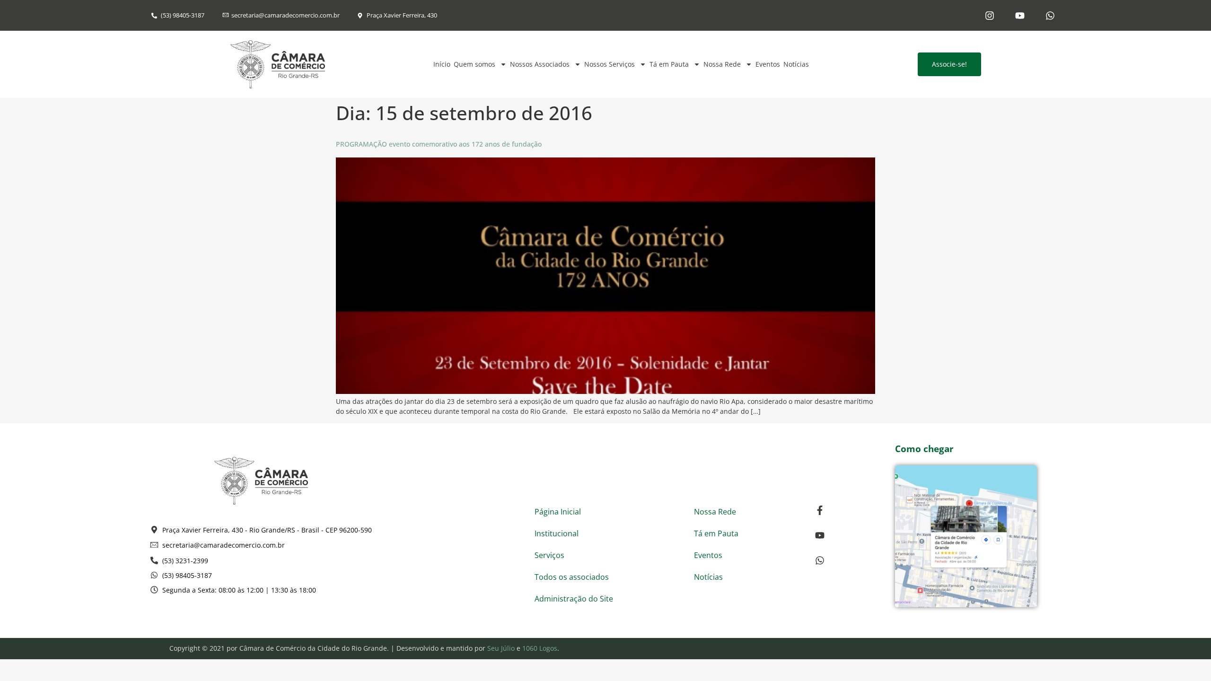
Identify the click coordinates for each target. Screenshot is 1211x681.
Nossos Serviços (609, 64)
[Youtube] (1019, 15)
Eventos (767, 64)
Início (441, 64)
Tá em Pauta (669, 64)
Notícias (796, 64)
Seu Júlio (501, 648)
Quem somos (474, 64)
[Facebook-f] (819, 510)
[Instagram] (989, 15)
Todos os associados (572, 577)
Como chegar (924, 449)
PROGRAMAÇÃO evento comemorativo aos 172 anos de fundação (439, 144)
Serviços (549, 555)
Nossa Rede (722, 64)
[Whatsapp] (1050, 15)
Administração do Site (574, 599)
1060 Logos (539, 648)
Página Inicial (558, 511)
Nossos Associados (540, 64)
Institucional (557, 533)
